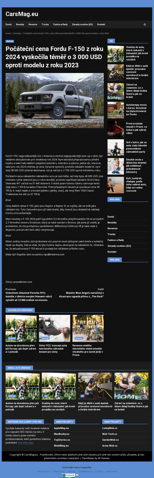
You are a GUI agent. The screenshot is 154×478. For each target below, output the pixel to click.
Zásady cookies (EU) (82, 24)
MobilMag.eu (61, 445)
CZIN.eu (99, 471)
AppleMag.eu (61, 428)
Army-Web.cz (109, 445)
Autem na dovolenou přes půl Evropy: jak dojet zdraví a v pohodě (21, 328)
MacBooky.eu (61, 434)
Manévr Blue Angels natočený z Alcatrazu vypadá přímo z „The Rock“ (81, 293)
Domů (9, 24)
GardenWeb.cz (110, 439)
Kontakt (101, 24)
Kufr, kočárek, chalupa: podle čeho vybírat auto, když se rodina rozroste (116, 185)
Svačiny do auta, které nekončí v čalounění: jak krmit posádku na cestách (116, 54)
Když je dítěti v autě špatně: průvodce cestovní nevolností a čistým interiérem (116, 72)
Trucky (45, 24)
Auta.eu (72, 471)
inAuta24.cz (60, 471)
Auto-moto (111, 471)
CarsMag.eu (22, 14)
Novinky (20, 24)
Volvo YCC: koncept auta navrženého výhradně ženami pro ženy (54, 328)
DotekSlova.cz (85, 471)
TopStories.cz (62, 439)
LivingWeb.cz (109, 428)
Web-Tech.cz (109, 434)
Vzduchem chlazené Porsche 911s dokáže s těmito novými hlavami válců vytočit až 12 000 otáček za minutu (29, 295)
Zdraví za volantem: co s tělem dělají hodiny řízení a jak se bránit (116, 91)
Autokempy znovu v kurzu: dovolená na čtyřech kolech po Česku (116, 110)
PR (46, 396)
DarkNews (88, 458)
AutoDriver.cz (44, 471)
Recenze (33, 24)
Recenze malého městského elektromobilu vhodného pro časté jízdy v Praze (88, 328)
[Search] (145, 24)
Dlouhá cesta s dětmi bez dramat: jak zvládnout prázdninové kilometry (116, 166)
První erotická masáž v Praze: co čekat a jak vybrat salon (116, 129)
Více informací (26, 442)
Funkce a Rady (60, 24)
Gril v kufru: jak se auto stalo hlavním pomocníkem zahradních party (116, 147)
